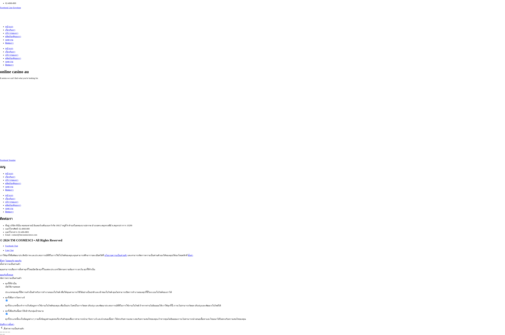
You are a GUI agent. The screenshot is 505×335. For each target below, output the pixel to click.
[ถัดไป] (4, 334)
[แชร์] (6, 332)
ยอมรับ (18, 261)
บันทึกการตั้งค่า (7, 324)
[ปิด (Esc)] (9, 332)
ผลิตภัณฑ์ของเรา (13, 36)
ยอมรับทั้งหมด (6, 275)
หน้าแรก (9, 27)
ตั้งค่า (190, 255)
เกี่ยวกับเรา (10, 30)
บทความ (9, 40)
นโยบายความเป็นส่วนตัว (115, 255)
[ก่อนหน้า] (1, 334)
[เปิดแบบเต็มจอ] (4, 332)
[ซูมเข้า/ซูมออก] (1, 332)
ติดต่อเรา (9, 43)
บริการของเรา (11, 33)
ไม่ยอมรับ (10, 261)
